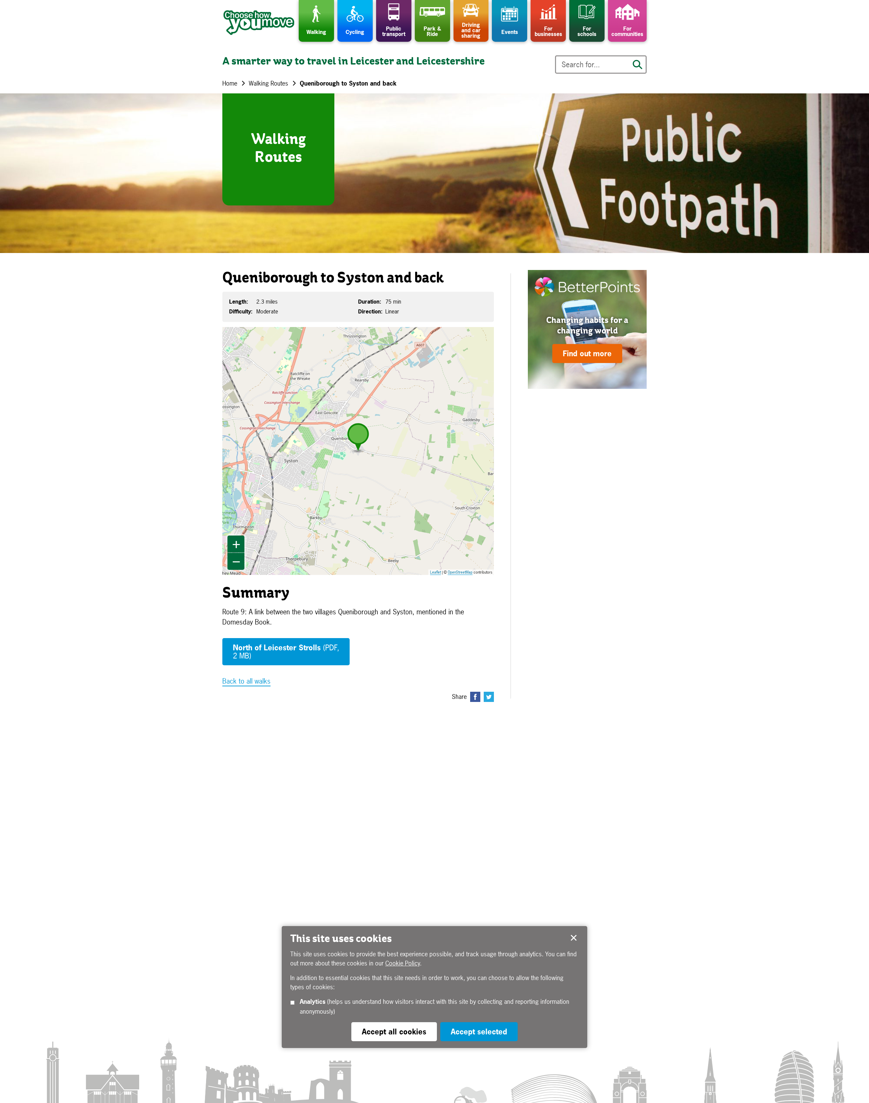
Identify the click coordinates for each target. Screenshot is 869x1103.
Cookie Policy (402, 963)
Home (229, 83)
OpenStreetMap (460, 572)
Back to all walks (246, 681)
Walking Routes (268, 83)
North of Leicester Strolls (286, 652)
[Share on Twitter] (489, 697)
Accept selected (574, 938)
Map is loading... (362, 451)
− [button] (236, 561)
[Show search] (637, 64)
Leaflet (435, 572)
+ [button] (236, 544)
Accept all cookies (394, 1032)
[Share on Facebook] (475, 697)
